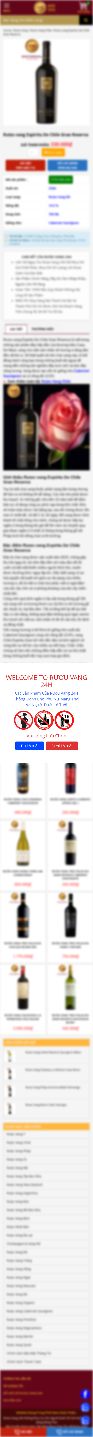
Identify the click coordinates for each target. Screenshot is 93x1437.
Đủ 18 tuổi (29, 745)
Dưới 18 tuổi (62, 745)
